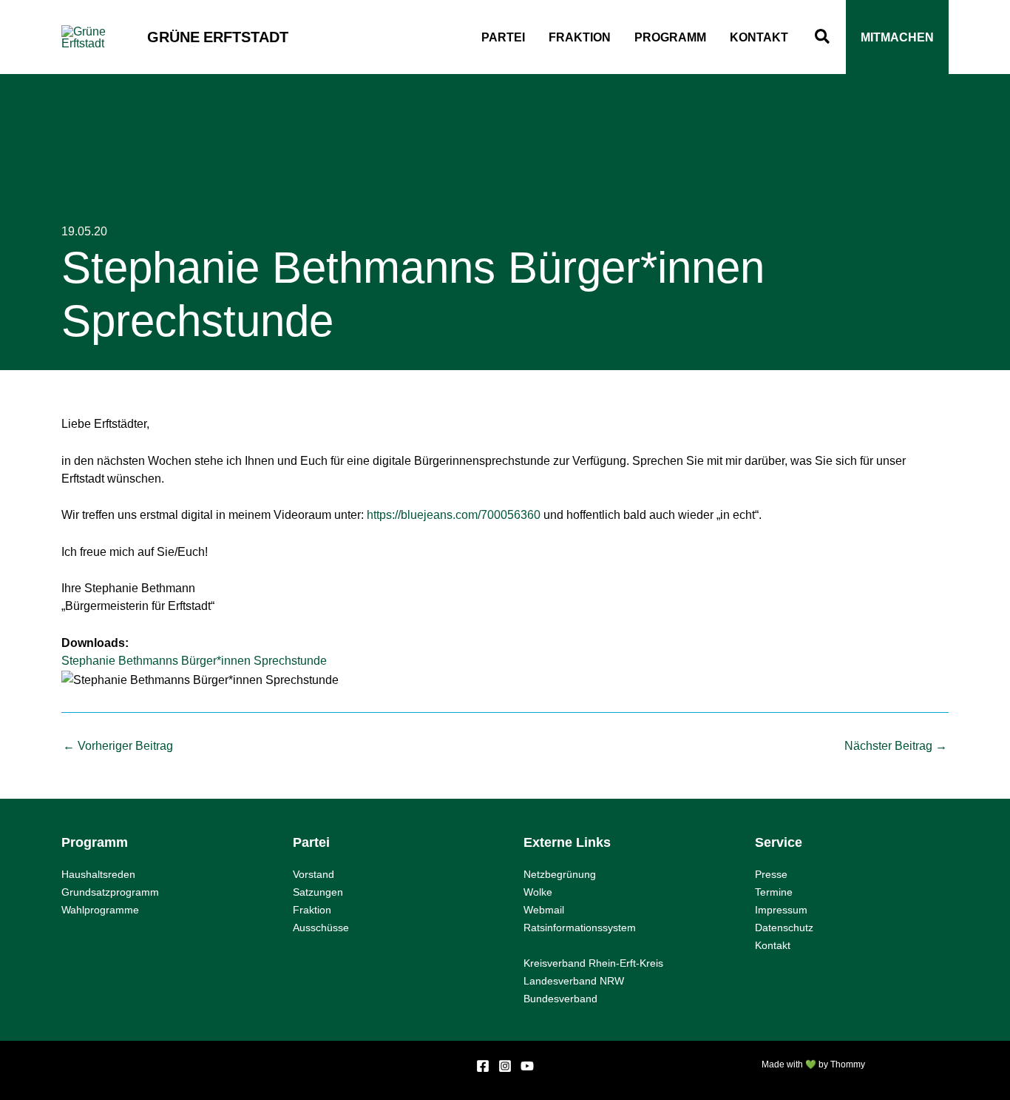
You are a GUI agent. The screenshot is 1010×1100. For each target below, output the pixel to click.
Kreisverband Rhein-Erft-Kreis (593, 963)
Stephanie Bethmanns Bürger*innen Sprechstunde (194, 660)
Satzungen (318, 892)
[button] (823, 37)
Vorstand (313, 874)
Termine (774, 892)
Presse (771, 874)
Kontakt (772, 945)
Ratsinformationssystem (579, 927)
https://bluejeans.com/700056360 (453, 514)
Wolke (537, 892)
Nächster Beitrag (895, 745)
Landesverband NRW (573, 980)
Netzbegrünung (559, 874)
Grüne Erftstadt (217, 37)
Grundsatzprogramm (110, 892)
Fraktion (312, 909)
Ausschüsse (321, 927)
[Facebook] (482, 1066)
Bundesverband (560, 998)
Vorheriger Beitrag (118, 745)
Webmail (543, 909)
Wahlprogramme (100, 909)
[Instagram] (505, 1066)
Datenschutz (784, 927)
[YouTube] (527, 1066)
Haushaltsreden (98, 874)
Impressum (781, 909)
